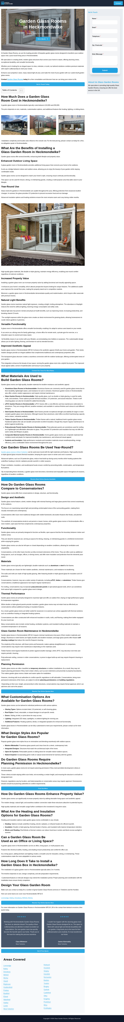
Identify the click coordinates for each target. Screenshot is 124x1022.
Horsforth (47, 968)
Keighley (47, 999)
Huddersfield (7, 987)
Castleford (47, 992)
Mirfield (24, 898)
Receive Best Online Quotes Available (43, 479)
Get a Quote (42, 39)
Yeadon (46, 983)
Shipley (46, 971)
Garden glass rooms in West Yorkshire (14, 452)
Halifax (5, 1003)
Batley (12, 898)
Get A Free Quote (43, 951)
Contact (118, 3)
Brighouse (7, 984)
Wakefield (6, 999)
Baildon (46, 980)
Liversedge (5, 898)
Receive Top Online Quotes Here (43, 691)
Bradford (6, 993)
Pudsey (6, 990)
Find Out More (43, 788)
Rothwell (47, 965)
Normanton (47, 977)
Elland (5, 996)
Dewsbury (18, 898)
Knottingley (47, 1008)
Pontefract (47, 1002)
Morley (30, 898)
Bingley (46, 986)
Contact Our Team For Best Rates (43, 370)
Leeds (5, 1006)
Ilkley (45, 1005)
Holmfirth (47, 974)
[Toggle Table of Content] (20, 90)
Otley (45, 996)
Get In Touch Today (42, 84)
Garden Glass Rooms (15, 79)
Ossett (5, 981)
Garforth (46, 989)
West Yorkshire (8, 1009)
